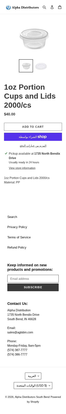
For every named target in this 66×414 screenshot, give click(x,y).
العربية (32, 376)
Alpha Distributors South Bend (32, 396)
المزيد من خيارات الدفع (33, 145)
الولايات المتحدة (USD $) (32, 385)
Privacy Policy (17, 227)
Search (12, 217)
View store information (22, 168)
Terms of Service (19, 237)
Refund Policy (16, 247)
